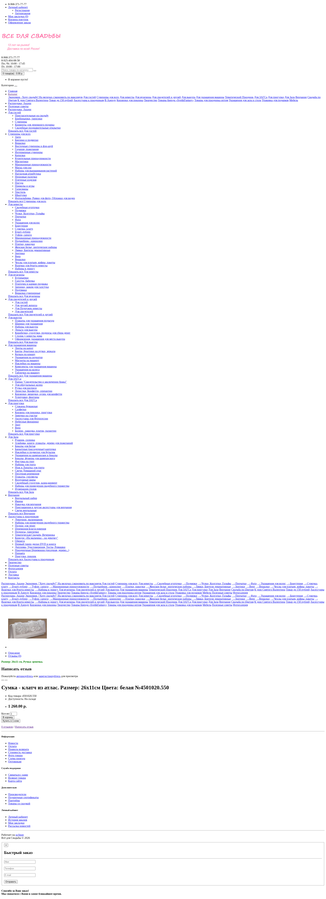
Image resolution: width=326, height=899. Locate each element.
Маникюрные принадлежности (33, 164)
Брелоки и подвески (26, 140)
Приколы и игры (24, 185)
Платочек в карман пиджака (31, 283)
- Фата (252, 583)
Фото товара (15, 755)
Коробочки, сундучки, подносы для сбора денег (42, 332)
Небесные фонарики (27, 421)
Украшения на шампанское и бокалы (36, 455)
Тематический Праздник (239, 97)
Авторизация (22, 13)
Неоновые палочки (26, 176)
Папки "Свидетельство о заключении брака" (41, 381)
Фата (18, 219)
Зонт (17, 424)
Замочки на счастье (26, 415)
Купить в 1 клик (11, 721)
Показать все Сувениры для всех (27, 201)
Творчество (150, 100)
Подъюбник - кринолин (29, 241)
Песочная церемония (27, 473)
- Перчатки (239, 583)
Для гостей (89, 97)
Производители (17, 794)
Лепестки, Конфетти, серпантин (33, 391)
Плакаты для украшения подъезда (34, 320)
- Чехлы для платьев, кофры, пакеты (292, 586)
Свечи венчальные (26, 510)
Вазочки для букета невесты (31, 265)
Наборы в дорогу (25, 268)
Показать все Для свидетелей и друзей (30, 314)
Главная (12, 91)
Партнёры (14, 800)
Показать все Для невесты (23, 271)
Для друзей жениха (26, 305)
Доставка (13, 574)
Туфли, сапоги (23, 234)
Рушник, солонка (25, 440)
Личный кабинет (18, 816)
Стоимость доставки (20, 752)
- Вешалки (263, 586)
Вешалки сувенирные (27, 293)
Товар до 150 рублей (61, 100)
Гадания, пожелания (27, 149)
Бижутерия (21, 225)
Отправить (10, 881)
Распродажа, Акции (19, 103)
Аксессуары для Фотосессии (31, 418)
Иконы (19, 501)
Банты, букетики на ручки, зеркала (35, 351)
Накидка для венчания (28, 504)
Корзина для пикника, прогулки (33, 412)
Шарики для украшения (29, 323)
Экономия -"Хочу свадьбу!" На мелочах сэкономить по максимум (63, 583)
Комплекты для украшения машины (36, 366)
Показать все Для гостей (22, 130)
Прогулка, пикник (25, 556)
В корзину (8, 717)
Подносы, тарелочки (27, 531)
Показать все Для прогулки (24, 433)
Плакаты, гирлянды (26, 476)
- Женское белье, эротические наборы (169, 586)
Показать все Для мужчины (24, 296)
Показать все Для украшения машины (30, 375)
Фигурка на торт (24, 461)
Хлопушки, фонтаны (27, 397)
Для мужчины (143, 97)
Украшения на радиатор (29, 357)
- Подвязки (189, 583)
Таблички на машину (27, 372)
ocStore (20, 834)
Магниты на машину (27, 360)
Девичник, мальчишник (29, 519)
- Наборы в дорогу (46, 589)
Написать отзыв (24, 726)
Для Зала (290, 97)
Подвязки (20, 210)
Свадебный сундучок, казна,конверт (36, 482)
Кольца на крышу (25, 354)
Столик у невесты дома (28, 335)
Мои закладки (16, 822)
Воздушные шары (25, 479)
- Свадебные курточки (168, 583)
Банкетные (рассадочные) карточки (35, 449)
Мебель (293, 100)
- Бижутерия (294, 583)
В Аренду (110, 100)
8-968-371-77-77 (10, 59)
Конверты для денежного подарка (34, 124)
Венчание (301, 97)
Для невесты (127, 97)
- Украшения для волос (271, 583)
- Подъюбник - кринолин (105, 586)
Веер (18, 256)
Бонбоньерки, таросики (28, 118)
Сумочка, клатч (24, 228)
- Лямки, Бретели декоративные (211, 586)
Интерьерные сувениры (29, 152)
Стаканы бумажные (26, 406)
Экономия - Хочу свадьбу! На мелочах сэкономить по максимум (45, 97)
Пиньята (20, 553)
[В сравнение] (6, 680)
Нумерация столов (26, 489)
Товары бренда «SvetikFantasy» (176, 100)
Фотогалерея (15, 568)
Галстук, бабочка (25, 280)
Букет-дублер (22, 231)
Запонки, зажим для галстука (32, 286)
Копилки (20, 155)
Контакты (14, 577)
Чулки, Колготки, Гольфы (30, 213)
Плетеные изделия (25, 179)
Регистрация (22, 10)
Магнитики (21, 161)
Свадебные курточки (27, 207)
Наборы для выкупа (26, 326)
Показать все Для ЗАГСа (22, 400)
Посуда (19, 182)
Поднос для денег (25, 525)
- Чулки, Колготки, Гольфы (214, 583)
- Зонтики (238, 586)
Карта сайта (15, 780)
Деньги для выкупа (26, 329)
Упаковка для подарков (275, 100)
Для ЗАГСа (260, 97)
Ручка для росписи (26, 388)
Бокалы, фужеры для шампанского (35, 458)
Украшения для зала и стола (245, 100)
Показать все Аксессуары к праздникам (31, 559)
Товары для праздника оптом (211, 100)
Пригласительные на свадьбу (32, 115)
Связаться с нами (18, 774)
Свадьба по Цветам (242, 589)
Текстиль (20, 192)
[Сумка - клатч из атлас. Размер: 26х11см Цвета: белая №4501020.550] (27, 647)
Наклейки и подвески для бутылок (35, 452)
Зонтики (20, 253)
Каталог (12, 94)
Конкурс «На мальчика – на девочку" (36, 537)
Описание (14, 652)
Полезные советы (18, 106)
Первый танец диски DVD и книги (35, 544)
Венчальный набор (26, 498)
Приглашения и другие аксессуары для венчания (43, 507)
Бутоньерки (22, 277)
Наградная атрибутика (28, 173)
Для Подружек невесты (28, 308)
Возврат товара (17, 777)
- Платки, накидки (133, 586)
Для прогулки (276, 97)
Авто (18, 137)
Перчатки (20, 216)
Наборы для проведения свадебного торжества (42, 485)
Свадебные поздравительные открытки (38, 127)
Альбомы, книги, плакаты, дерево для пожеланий (44, 443)
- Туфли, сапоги (38, 586)
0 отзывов (7, 726)
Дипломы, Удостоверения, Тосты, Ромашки (40, 547)
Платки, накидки (25, 244)
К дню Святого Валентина (32, 100)
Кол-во (5, 713)
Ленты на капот (24, 348)
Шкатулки (21, 195)
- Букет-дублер (18, 586)
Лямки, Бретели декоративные (32, 250)
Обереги (20, 541)
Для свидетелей (24, 311)
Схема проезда (16, 758)
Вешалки (20, 143)
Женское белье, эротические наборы (36, 247)
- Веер (250, 586)
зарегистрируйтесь (49, 676)
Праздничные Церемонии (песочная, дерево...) (42, 550)
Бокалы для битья (25, 446)
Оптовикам (14, 761)
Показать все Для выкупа (23, 342)
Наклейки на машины (27, 363)
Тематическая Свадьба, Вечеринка (35, 534)
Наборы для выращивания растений (36, 170)
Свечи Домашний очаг (28, 470)
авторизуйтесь (24, 676)
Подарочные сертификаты (23, 797)
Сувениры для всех (108, 97)
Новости (13, 743)
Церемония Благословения (30, 528)
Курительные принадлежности (33, 158)
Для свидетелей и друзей (166, 97)
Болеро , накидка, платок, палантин (35, 430)
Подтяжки (21, 290)
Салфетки (20, 409)
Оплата (12, 571)
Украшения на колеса (27, 369)
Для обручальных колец (29, 384)
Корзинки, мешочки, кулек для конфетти (38, 394)
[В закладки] (2, 680)
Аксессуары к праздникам (89, 100)
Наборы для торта (25, 464)
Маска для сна (23, 167)
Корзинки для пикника (130, 100)
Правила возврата (18, 749)
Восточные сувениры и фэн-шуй (34, 146)
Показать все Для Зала (21, 492)
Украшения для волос (27, 222)
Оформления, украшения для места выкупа (40, 339)
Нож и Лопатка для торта (29, 467)
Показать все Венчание (21, 513)
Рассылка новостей (19, 826)
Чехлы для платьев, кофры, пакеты (35, 262)
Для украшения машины (210, 97)
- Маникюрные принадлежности (69, 586)
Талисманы (21, 189)
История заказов (17, 819)
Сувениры (21, 121)
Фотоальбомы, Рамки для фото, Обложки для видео (45, 198)
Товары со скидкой (19, 803)
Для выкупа (188, 97)
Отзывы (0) (14, 655)
